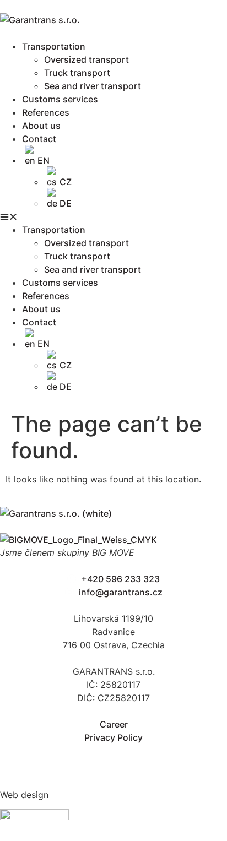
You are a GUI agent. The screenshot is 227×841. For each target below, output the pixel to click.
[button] (113, 216)
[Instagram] (89, 758)
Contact (39, 138)
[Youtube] (165, 758)
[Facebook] (14, 758)
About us (41, 125)
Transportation (53, 46)
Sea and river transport (92, 85)
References (45, 112)
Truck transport (77, 72)
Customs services (60, 99)
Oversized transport (86, 59)
